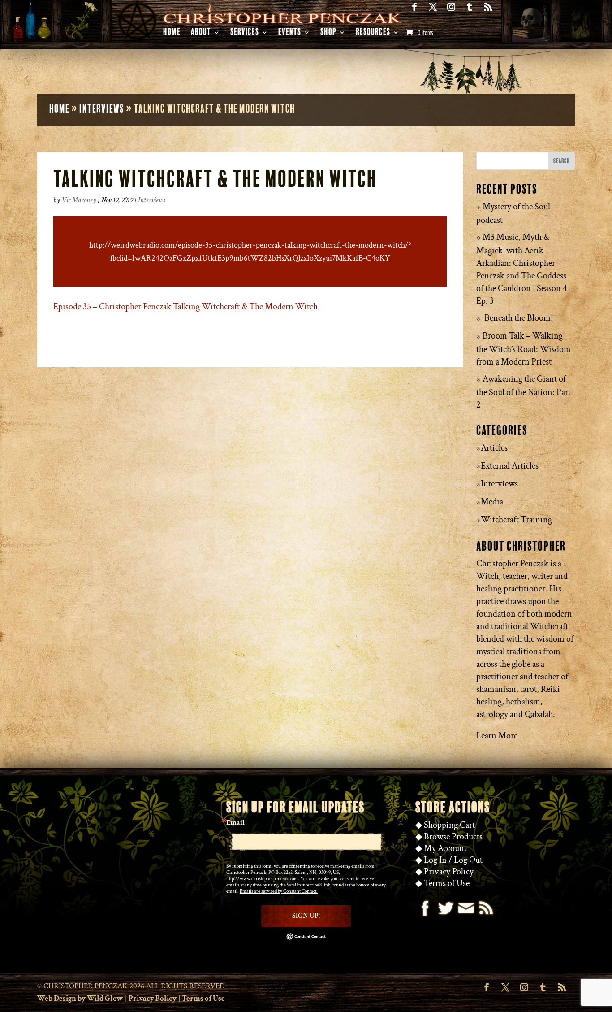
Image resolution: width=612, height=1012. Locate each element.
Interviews (101, 109)
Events (289, 33)
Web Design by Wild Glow (80, 998)
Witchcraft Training (516, 520)
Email (235, 822)
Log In (435, 860)
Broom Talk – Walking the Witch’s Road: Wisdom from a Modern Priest (523, 349)
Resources (373, 33)
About (201, 33)
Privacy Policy (449, 871)
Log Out (468, 860)
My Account (445, 848)
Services (244, 33)
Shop (328, 33)
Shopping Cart (449, 825)
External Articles (510, 466)
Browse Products (453, 837)
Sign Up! (306, 916)
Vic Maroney (79, 200)
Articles (494, 448)
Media (492, 502)
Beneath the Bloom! (519, 318)
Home (172, 33)
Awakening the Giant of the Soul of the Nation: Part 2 (523, 392)
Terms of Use (447, 883)
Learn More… (500, 736)
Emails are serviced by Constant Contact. (279, 891)
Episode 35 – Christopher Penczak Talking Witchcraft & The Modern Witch (185, 307)
